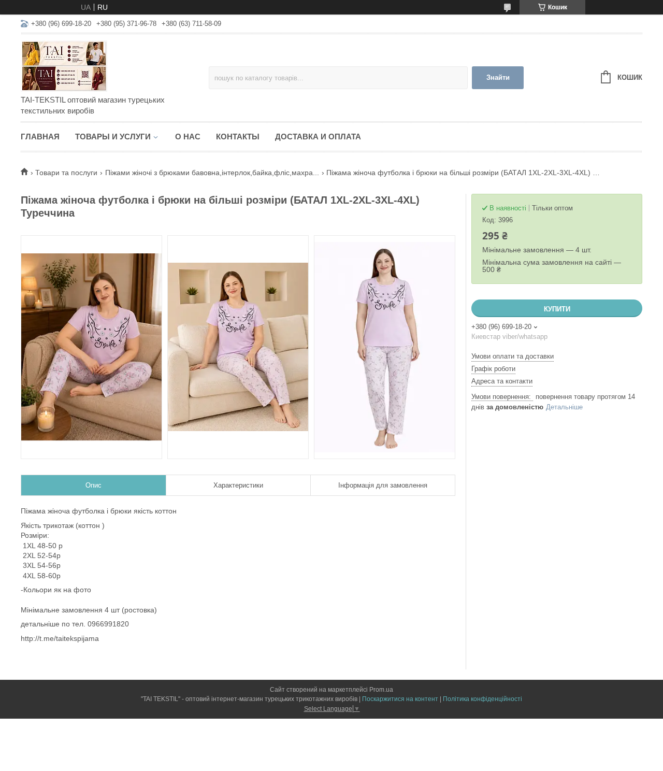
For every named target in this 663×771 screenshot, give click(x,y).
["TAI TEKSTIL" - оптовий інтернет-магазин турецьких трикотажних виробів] (111, 65)
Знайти (498, 77)
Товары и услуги (113, 136)
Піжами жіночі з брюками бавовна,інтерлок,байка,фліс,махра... (212, 172)
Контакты (238, 136)
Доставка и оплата (318, 136)
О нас (187, 136)
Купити (557, 309)
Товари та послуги (66, 172)
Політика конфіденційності (482, 699)
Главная (40, 136)
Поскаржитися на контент (400, 699)
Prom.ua (381, 689)
